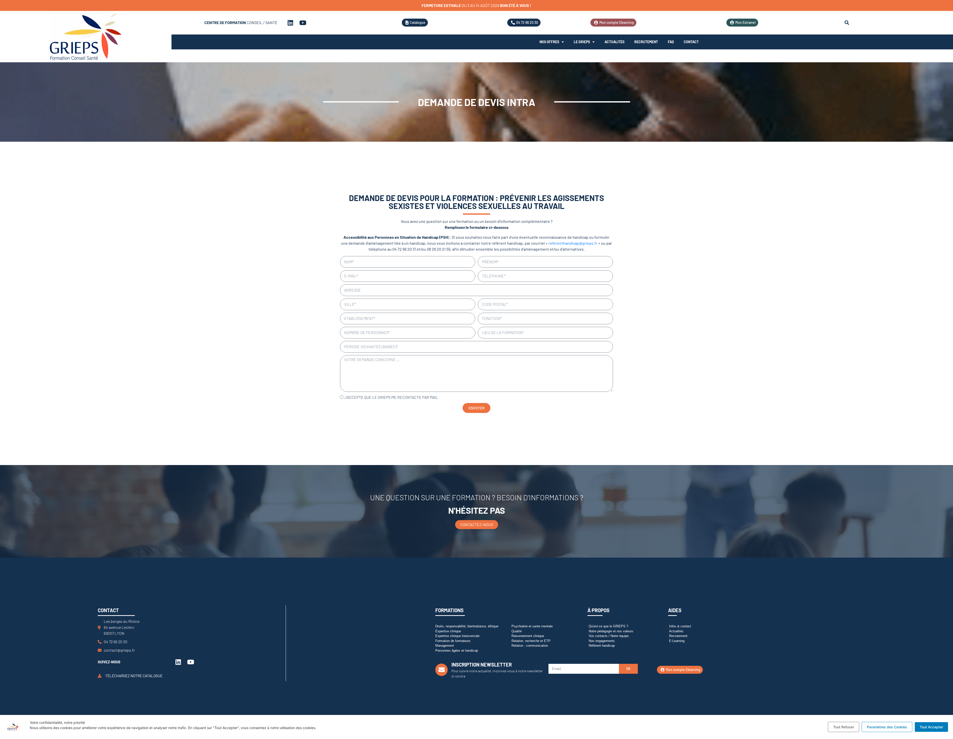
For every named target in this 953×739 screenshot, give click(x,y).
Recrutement (646, 42)
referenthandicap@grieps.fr (572, 243)
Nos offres (549, 42)
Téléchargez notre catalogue (134, 675)
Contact (691, 42)
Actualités (614, 42)
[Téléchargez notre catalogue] (100, 676)
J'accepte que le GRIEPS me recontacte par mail (391, 397)
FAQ (671, 42)
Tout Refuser (843, 727)
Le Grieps (582, 42)
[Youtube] (303, 22)
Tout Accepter (931, 727)
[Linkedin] (290, 22)
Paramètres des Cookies (887, 727)
